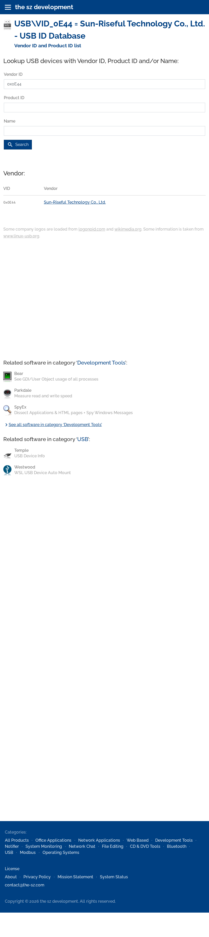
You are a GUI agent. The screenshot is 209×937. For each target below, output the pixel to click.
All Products (17, 840)
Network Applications (99, 840)
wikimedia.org (127, 229)
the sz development (44, 7)
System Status (114, 876)
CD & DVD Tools (145, 846)
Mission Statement (75, 876)
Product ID (14, 97)
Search (18, 145)
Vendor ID (13, 74)
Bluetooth (176, 846)
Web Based (138, 840)
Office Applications (53, 840)
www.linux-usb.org (21, 236)
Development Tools (101, 362)
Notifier (12, 846)
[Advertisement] (104, 299)
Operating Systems (61, 852)
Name (9, 121)
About (11, 876)
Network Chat (82, 846)
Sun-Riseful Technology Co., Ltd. (75, 202)
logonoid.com (92, 229)
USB (82, 439)
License (12, 868)
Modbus (28, 852)
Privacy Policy (37, 876)
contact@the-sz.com (24, 885)
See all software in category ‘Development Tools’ (52, 424)
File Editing (112, 846)
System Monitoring (43, 846)
